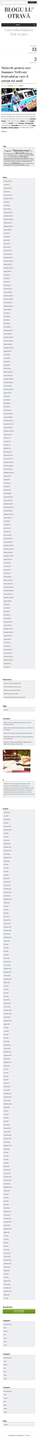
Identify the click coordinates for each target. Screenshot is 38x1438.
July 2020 (6, 313)
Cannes (5, 155)
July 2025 (6, 184)
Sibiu (29, 163)
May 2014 (6, 570)
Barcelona (12, 153)
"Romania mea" (21, 150)
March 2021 (6, 285)
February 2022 (7, 250)
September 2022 (7, 226)
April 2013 (6, 615)
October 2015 (7, 511)
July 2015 (6, 521)
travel (16, 165)
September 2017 (7, 431)
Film (5, 1335)
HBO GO (25, 157)
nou (5, 780)
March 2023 (6, 209)
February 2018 (7, 413)
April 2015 (6, 531)
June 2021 (6, 275)
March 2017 (6, 452)
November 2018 (7, 382)
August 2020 (7, 309)
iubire (25, 158)
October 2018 (7, 386)
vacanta (21, 165)
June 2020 (6, 316)
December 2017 (7, 420)
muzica (25, 161)
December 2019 (7, 337)
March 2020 (6, 327)
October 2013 (7, 594)
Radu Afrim (9, 163)
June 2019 (6, 358)
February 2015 (7, 538)
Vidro (5, 733)
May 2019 (6, 361)
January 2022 (7, 254)
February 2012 (7, 649)
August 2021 (7, 271)
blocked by (19, 1311)
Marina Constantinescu (25, 160)
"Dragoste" (8, 151)
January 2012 (7, 653)
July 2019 (6, 354)
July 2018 (6, 396)
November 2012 (7, 632)
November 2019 (7, 341)
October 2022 (7, 223)
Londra (18, 160)
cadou (27, 153)
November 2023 (7, 198)
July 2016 (6, 479)
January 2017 (7, 459)
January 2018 (7, 417)
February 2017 (7, 455)
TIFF (12, 165)
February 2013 (7, 622)
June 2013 (6, 608)
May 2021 (6, 278)
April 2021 (6, 282)
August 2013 (7, 601)
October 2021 (7, 264)
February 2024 (7, 195)
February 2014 (7, 580)
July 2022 (6, 233)
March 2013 (6, 618)
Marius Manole (11, 161)
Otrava (10, 85)
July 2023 (6, 202)
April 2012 (6, 646)
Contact (6, 710)
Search (32, 2)
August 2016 (7, 476)
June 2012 (6, 642)
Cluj (18, 155)
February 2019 (7, 372)
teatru (8, 165)
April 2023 (6, 205)
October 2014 (7, 552)
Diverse (5, 1331)
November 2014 (7, 549)
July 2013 (6, 604)
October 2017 (7, 427)
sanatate (22, 163)
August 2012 (7, 639)
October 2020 (7, 302)
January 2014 (7, 583)
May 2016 (6, 486)
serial (26, 163)
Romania (16, 163)
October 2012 (7, 636)
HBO (21, 157)
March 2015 (6, 535)
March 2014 (6, 576)
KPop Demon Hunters (9, 736)
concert (21, 155)
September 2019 (7, 348)
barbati (8, 153)
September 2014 (7, 556)
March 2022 (6, 247)
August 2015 (7, 518)
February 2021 (7, 289)
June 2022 (6, 236)
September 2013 (7, 597)
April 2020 (6, 323)
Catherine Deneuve (12, 155)
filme (18, 157)
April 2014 (6, 573)
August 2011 (7, 663)
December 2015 (7, 504)
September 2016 (7, 472)
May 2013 (6, 611)
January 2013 (7, 625)
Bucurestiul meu (8, 1324)
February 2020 (7, 330)
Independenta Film (9, 158)
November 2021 (7, 261)
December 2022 (7, 216)
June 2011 (6, 667)
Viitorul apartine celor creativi (11, 694)
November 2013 (7, 590)
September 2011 (7, 660)
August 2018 (7, 393)
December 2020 (7, 296)
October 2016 (7, 469)
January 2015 (7, 542)
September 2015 (7, 514)
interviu (16, 158)
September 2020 (7, 306)
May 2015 (6, 528)
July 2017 (6, 438)
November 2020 (7, 299)
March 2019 (6, 368)
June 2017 (6, 441)
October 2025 (7, 181)
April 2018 (6, 406)
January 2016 (7, 500)
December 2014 (7, 545)
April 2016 (6, 490)
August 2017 (7, 434)
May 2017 (6, 445)
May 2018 (6, 403)
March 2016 (6, 493)
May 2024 (6, 191)
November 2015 (7, 507)
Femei (12, 157)
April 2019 (6, 365)
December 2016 (7, 462)
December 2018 (7, 379)
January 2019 (7, 375)
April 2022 (6, 243)
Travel (5, 1345)
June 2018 (6, 400)
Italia (21, 158)
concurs (26, 155)
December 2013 (7, 587)
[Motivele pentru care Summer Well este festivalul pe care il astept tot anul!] (19, 111)
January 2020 (7, 334)
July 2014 (6, 563)
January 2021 (7, 292)
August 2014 (7, 559)
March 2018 (6, 410)
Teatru (5, 1341)
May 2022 (6, 240)
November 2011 (7, 656)
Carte (5, 1328)
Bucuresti (19, 153)
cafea (31, 153)
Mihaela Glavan (18, 161)
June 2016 (6, 483)
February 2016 (7, 497)
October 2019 (7, 344)
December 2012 (7, 629)
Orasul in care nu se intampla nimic (12, 683)
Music (21, 85)
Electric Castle (7, 156)
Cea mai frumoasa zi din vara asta (12, 687)
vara (26, 165)
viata (28, 165)
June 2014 (6, 566)
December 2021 (7, 257)
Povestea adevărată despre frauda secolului (14, 697)
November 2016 (7, 466)
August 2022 (7, 230)
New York (29, 161)
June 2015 (6, 524)
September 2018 (7, 389)
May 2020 (6, 320)
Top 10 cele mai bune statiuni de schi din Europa (20, 733)
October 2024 (7, 188)
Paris (5, 163)
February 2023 (7, 212)
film (15, 157)
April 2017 (6, 448)
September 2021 (7, 268)
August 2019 (7, 351)
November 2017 (7, 424)
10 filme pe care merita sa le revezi (12, 690)
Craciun (31, 155)
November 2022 (7, 219)
